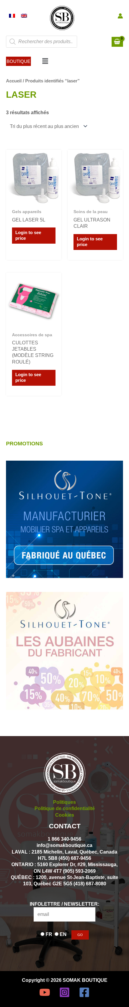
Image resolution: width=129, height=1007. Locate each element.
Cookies (64, 815)
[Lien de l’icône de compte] (120, 16)
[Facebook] (84, 992)
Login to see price (28, 235)
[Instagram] (64, 992)
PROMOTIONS (24, 443)
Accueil (14, 80)
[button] (18, 61)
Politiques (64, 802)
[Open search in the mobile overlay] (41, 42)
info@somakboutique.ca (64, 845)
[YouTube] (44, 992)
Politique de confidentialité (64, 808)
